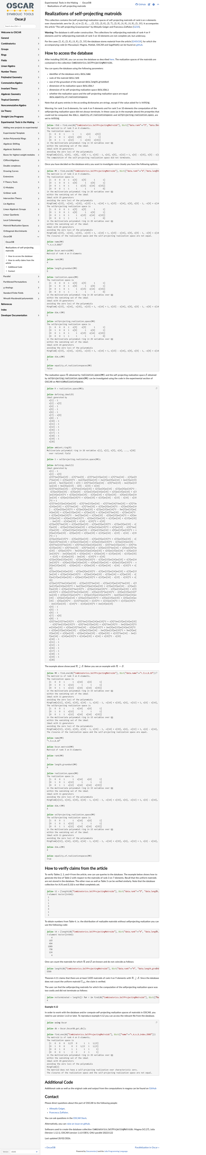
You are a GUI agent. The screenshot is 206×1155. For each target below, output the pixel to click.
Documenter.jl (91, 1151)
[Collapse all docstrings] (158, 4)
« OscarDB (50, 1147)
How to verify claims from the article (76, 868)
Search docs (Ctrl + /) (13, 26)
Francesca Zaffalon (58, 1112)
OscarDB (10, 242)
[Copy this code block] (156, 125)
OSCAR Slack (79, 1118)
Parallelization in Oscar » (147, 1147)
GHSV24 (136, 41)
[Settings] (153, 4)
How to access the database (69, 53)
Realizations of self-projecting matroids (19, 249)
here (112, 59)
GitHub (152, 1088)
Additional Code (59, 1082)
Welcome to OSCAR (11, 32)
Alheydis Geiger (57, 1109)
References (6, 304)
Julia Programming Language (116, 1151)
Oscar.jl (20, 19)
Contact (52, 1097)
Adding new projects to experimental (20, 128)
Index (4, 310)
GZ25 (136, 27)
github (139, 45)
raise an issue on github (78, 1124)
